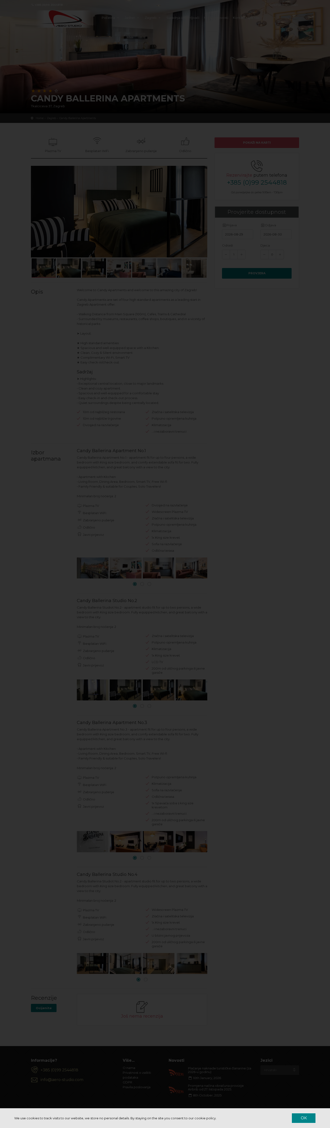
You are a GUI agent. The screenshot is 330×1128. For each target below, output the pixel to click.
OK (304, 1118)
